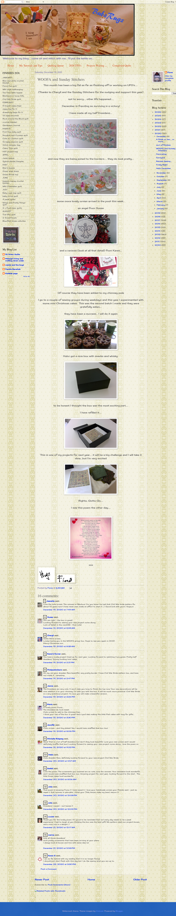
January (161, 208)
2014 (158, 231)
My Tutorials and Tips (30, 65)
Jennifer (51, 725)
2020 (158, 133)
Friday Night (161, 165)
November (162, 173)
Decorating (161, 154)
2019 (158, 213)
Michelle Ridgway (55, 739)
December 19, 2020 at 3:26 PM (59, 697)
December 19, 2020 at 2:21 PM (58, 662)
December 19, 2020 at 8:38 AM (59, 646)
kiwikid (50, 768)
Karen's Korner (54, 654)
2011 (157, 241)
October (161, 176)
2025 (158, 116)
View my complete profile (169, 78)
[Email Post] (70, 588)
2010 (158, 245)
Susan (50, 617)
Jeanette (51, 601)
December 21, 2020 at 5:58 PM (59, 848)
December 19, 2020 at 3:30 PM (59, 718)
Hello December (163, 168)
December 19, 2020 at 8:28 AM (59, 628)
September (162, 180)
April (159, 198)
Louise (51, 817)
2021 (158, 130)
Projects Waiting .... (97, 65)
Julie (50, 787)
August (160, 183)
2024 (158, 119)
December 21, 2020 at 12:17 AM (59, 827)
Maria (49, 704)
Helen (51, 755)
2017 (158, 220)
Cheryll (50, 635)
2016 (158, 224)
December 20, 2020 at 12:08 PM (60, 795)
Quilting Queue (56, 65)
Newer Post (42, 879)
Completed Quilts (122, 65)
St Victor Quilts (12, 254)
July (159, 187)
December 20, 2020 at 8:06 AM (59, 779)
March (160, 201)
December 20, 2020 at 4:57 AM (59, 761)
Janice (50, 686)
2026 (158, 112)
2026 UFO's (75, 65)
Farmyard (160, 158)
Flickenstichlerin (54, 670)
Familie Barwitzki (12, 269)
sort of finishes (163, 145)
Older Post (140, 879)
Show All (26, 276)
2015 (158, 227)
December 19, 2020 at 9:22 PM (59, 747)
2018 (158, 217)
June (159, 191)
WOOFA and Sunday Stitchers (165, 149)
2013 (158, 234)
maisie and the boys (14, 265)
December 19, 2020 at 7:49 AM (59, 610)
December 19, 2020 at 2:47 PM (59, 678)
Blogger (119, 911)
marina (51, 835)
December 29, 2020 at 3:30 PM (59, 864)
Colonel (99, 911)
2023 (158, 123)
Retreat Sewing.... (164, 161)
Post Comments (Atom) (59, 885)
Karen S (52, 856)
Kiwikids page (11, 273)
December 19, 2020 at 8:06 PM (59, 731)
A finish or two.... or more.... (165, 140)
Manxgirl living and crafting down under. (14, 260)
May (159, 194)
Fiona (170, 72)
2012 (158, 238)
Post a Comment (49, 869)
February (161, 205)
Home (11, 65)
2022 (158, 126)
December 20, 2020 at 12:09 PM (60, 809)
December (162, 136)
